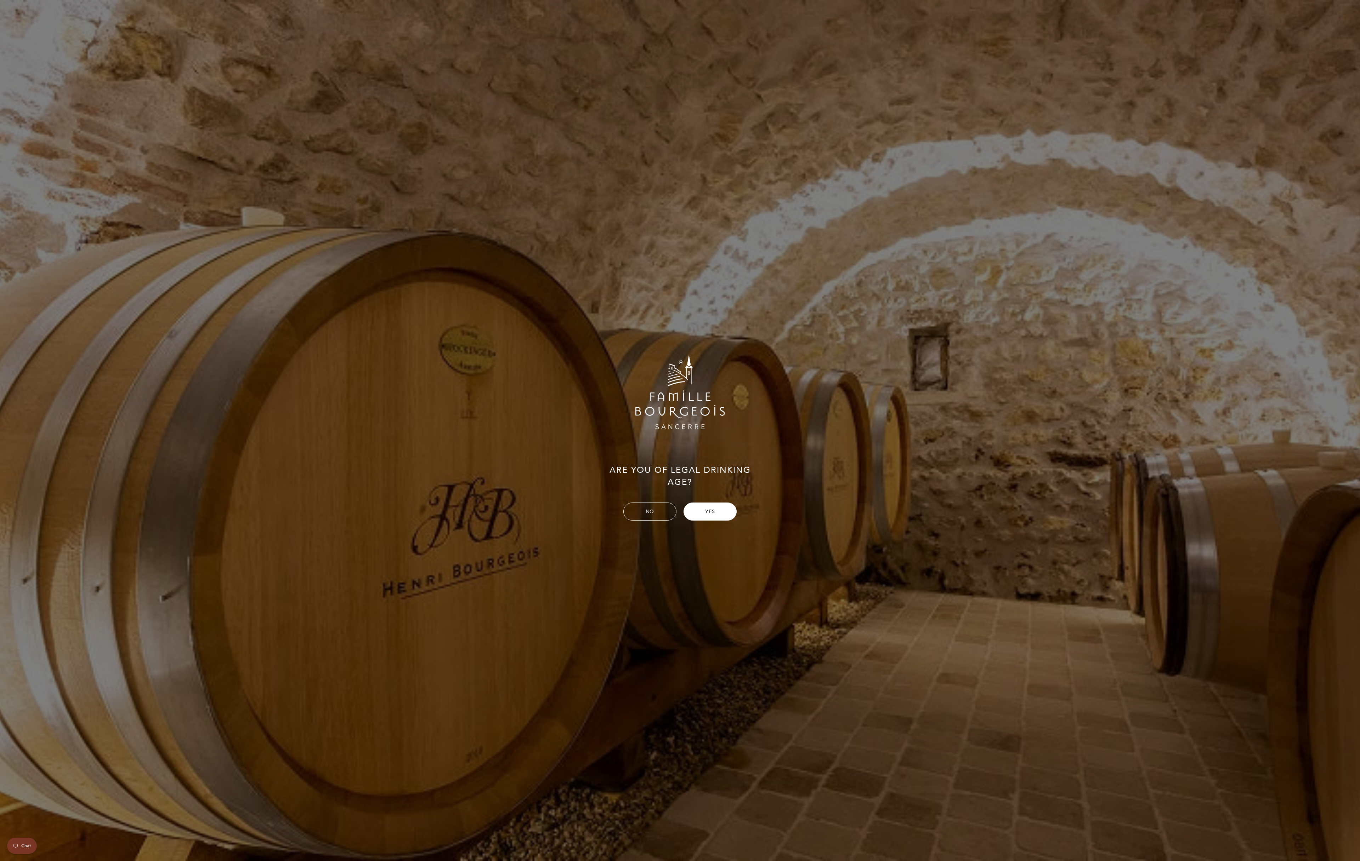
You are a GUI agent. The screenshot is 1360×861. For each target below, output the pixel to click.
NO (650, 511)
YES (710, 511)
